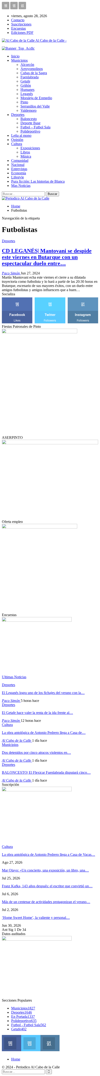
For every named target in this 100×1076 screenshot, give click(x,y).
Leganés (26, 94)
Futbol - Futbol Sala (28, 1025)
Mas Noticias (20, 186)
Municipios (19, 60)
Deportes (17, 115)
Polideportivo (30, 131)
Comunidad (19, 160)
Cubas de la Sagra (33, 73)
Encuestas (18, 28)
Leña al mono (21, 135)
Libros (25, 152)
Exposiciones (30, 148)
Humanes (27, 90)
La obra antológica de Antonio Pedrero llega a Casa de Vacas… (48, 854)
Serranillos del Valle (35, 106)
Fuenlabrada (29, 77)
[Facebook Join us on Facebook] (11, 1042)
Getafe (25, 81)
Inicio (15, 56)
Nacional (17, 165)
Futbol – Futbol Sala (35, 127)
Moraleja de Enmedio (36, 98)
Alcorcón (27, 65)
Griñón (25, 85)
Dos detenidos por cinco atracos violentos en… (36, 752)
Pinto (24, 102)
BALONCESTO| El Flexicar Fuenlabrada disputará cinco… (46, 772)
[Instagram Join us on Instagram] (50, 1042)
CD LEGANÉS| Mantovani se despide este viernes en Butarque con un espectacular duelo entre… (47, 257)
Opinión (17, 140)
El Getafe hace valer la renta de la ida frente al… (37, 713)
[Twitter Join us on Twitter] (30, 1042)
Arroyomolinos (31, 69)
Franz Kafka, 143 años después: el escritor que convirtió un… (47, 886)
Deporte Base (30, 123)
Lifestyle (17, 177)
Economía (18, 173)
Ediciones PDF (22, 33)
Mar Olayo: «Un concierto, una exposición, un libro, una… (45, 870)
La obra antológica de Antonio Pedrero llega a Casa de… (44, 733)
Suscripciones (21, 24)
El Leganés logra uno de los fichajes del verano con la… (43, 693)
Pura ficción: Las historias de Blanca (38, 181)
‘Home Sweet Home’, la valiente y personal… (36, 918)
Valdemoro (28, 110)
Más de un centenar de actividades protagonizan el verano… (46, 902)
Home (15, 1059)
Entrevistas (19, 169)
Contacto (17, 20)
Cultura (16, 144)
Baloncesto (28, 119)
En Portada (23, 1017)
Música (25, 156)
